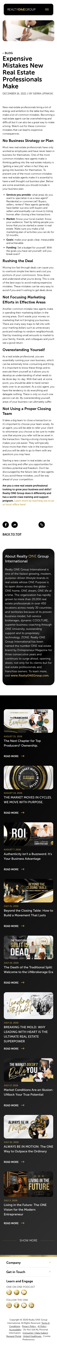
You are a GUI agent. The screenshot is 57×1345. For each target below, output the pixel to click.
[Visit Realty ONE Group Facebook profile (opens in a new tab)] (16, 1305)
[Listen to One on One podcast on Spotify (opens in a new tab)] (16, 1292)
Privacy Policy (29, 1326)
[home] (21, 9)
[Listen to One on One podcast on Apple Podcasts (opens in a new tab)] (9, 1292)
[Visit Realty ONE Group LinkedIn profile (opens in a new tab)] (31, 1305)
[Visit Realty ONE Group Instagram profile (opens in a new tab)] (9, 1305)
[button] (47, 9)
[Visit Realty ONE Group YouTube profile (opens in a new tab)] (24, 1305)
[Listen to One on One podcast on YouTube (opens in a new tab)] (24, 1292)
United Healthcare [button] (32, 1336)
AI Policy (42, 1326)
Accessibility (15, 1329)
